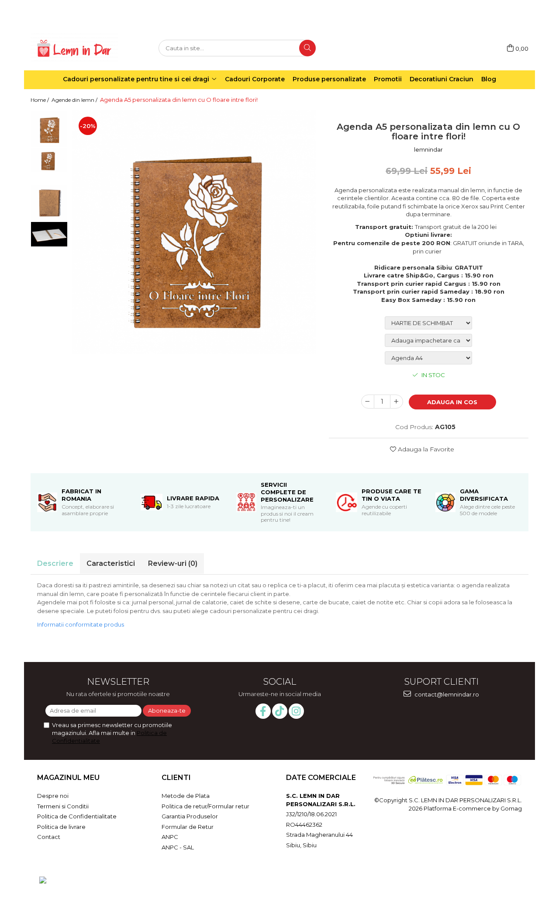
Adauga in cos (452, 402)
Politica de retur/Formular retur (205, 806)
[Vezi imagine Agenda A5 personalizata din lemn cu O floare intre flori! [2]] (49, 203)
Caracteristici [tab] (110, 563)
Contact (48, 836)
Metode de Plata (186, 795)
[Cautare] (307, 48)
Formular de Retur (188, 826)
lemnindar (428, 149)
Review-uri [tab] (172, 563)
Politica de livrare (61, 826)
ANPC (170, 836)
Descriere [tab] (55, 563)
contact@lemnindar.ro (446, 694)
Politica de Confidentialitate (77, 816)
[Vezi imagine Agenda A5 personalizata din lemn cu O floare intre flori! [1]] (49, 160)
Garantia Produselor (190, 816)
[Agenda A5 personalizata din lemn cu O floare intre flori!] (194, 232)
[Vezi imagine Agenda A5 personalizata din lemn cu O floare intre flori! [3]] (49, 234)
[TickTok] (279, 711)
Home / (40, 100)
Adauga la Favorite (425, 449)
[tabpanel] (194, 232)
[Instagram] (296, 711)
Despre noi (53, 795)
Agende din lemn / (75, 100)
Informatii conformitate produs (80, 624)
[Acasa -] (74, 48)
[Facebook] (263, 711)
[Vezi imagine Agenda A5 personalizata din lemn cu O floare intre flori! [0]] (49, 129)
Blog (488, 79)
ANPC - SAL (178, 847)
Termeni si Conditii (63, 806)
